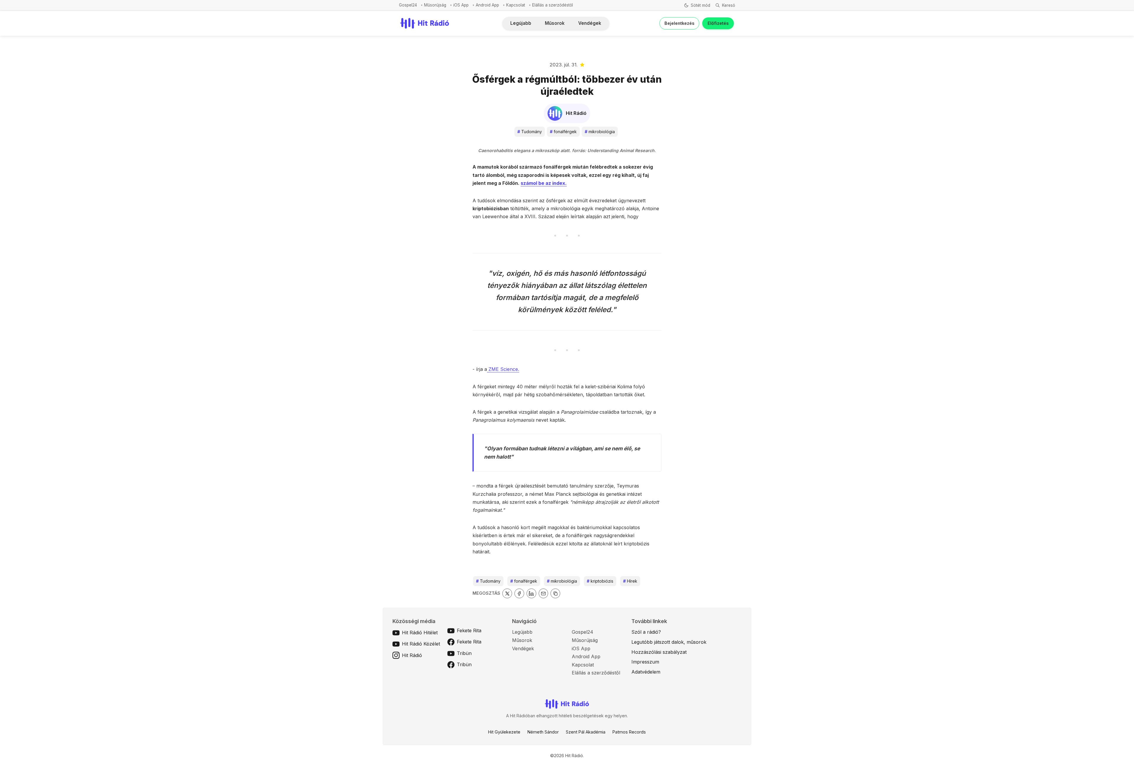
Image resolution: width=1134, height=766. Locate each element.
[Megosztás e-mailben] (543, 593)
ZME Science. (503, 369)
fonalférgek (563, 131)
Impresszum (645, 662)
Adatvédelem (645, 672)
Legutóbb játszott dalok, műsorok (668, 642)
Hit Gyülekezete (504, 731)
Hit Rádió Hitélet (420, 632)
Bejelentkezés (679, 23)
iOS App (461, 5)
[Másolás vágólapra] (555, 593)
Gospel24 (408, 5)
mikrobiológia (600, 131)
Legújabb (520, 23)
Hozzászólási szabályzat (659, 652)
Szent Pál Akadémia (585, 731)
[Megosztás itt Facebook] (519, 593)
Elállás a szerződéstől (552, 5)
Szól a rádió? (646, 632)
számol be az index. (544, 183)
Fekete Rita (469, 630)
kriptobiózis (600, 581)
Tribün (464, 653)
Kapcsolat (515, 5)
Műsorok (555, 23)
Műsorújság (435, 5)
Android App (487, 5)
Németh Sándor (543, 731)
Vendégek (589, 23)
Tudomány (529, 131)
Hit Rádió (412, 655)
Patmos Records (629, 731)
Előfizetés (718, 23)
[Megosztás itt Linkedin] (531, 593)
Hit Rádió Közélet (421, 644)
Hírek (630, 581)
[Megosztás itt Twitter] (507, 593)
